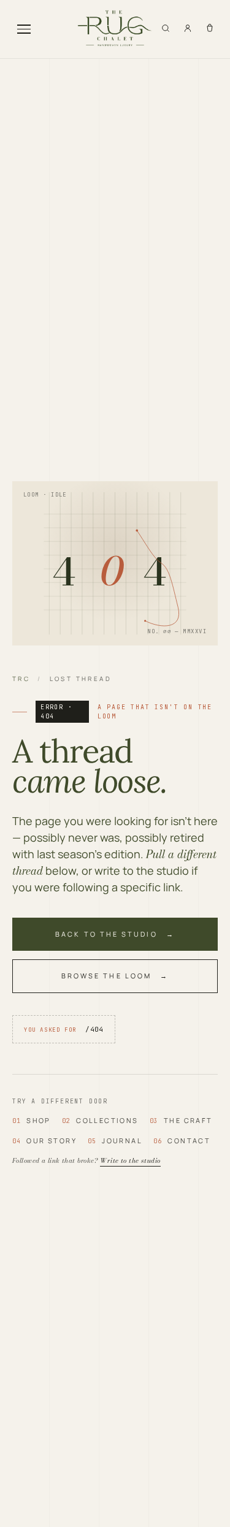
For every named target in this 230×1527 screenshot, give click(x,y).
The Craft (181, 1120)
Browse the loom (106, 975)
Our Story (44, 1140)
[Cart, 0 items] (210, 28)
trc (21, 678)
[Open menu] (24, 29)
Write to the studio (130, 1160)
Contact (181, 1140)
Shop (31, 1120)
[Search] (166, 28)
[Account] (188, 28)
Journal (115, 1140)
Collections (100, 1120)
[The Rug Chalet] (115, 29)
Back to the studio (106, 934)
